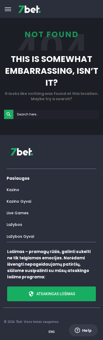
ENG (52, 332)
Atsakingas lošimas (55, 294)
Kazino (13, 189)
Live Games (18, 213)
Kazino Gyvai (19, 201)
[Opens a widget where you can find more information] (83, 330)
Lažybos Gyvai (20, 236)
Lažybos (14, 224)
